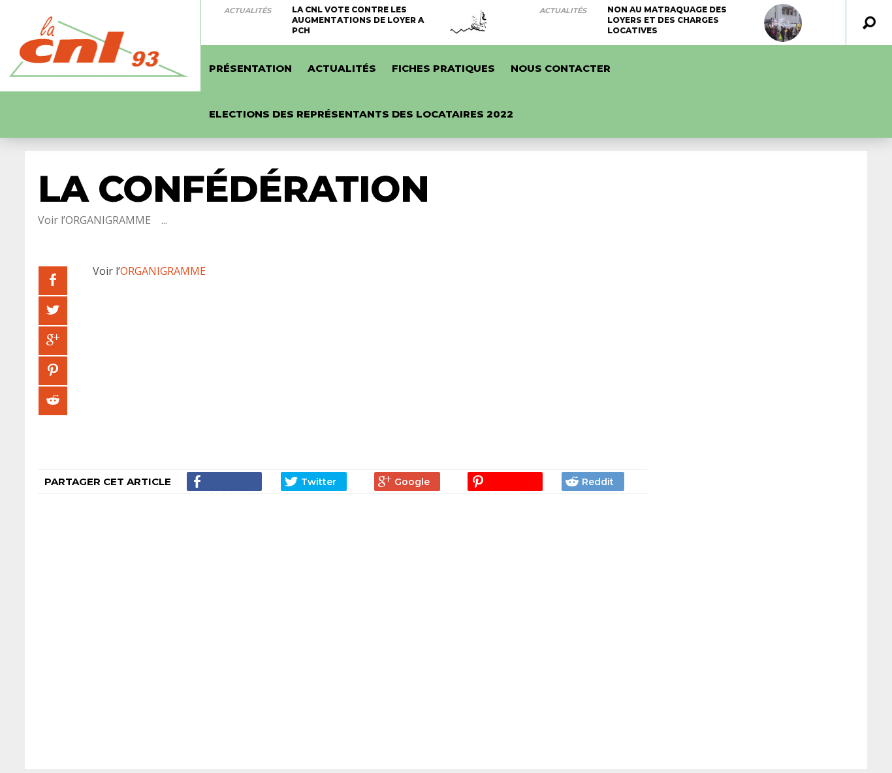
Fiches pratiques (443, 68)
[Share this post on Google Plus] (53, 340)
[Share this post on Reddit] (53, 400)
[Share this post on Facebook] (53, 280)
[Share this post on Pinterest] (53, 370)
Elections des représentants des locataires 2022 (361, 114)
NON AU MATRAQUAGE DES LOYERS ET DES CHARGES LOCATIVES (667, 20)
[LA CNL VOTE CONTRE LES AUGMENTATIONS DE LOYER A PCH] (467, 23)
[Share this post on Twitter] (53, 310)
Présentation (250, 68)
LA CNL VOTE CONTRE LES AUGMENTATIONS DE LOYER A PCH (358, 20)
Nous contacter (561, 68)
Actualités (247, 10)
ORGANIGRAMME (163, 271)
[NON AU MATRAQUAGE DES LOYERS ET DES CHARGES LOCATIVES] (783, 23)
